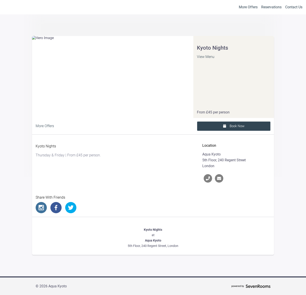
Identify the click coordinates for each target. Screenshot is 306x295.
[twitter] (70, 207)
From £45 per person (213, 112)
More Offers (248, 7)
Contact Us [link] (293, 7)
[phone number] (208, 178)
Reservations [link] (271, 7)
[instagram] (41, 207)
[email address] (219, 178)
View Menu (205, 57)
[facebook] (56, 207)
